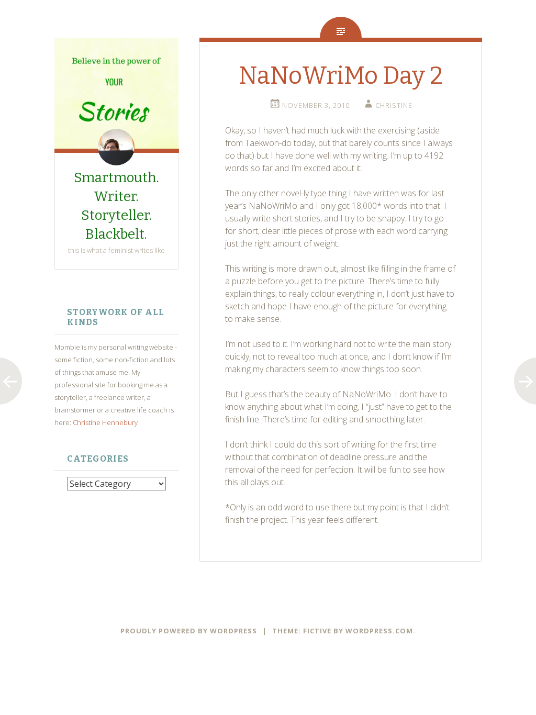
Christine (393, 105)
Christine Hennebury (105, 422)
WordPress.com (379, 630)
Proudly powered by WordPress (188, 630)
